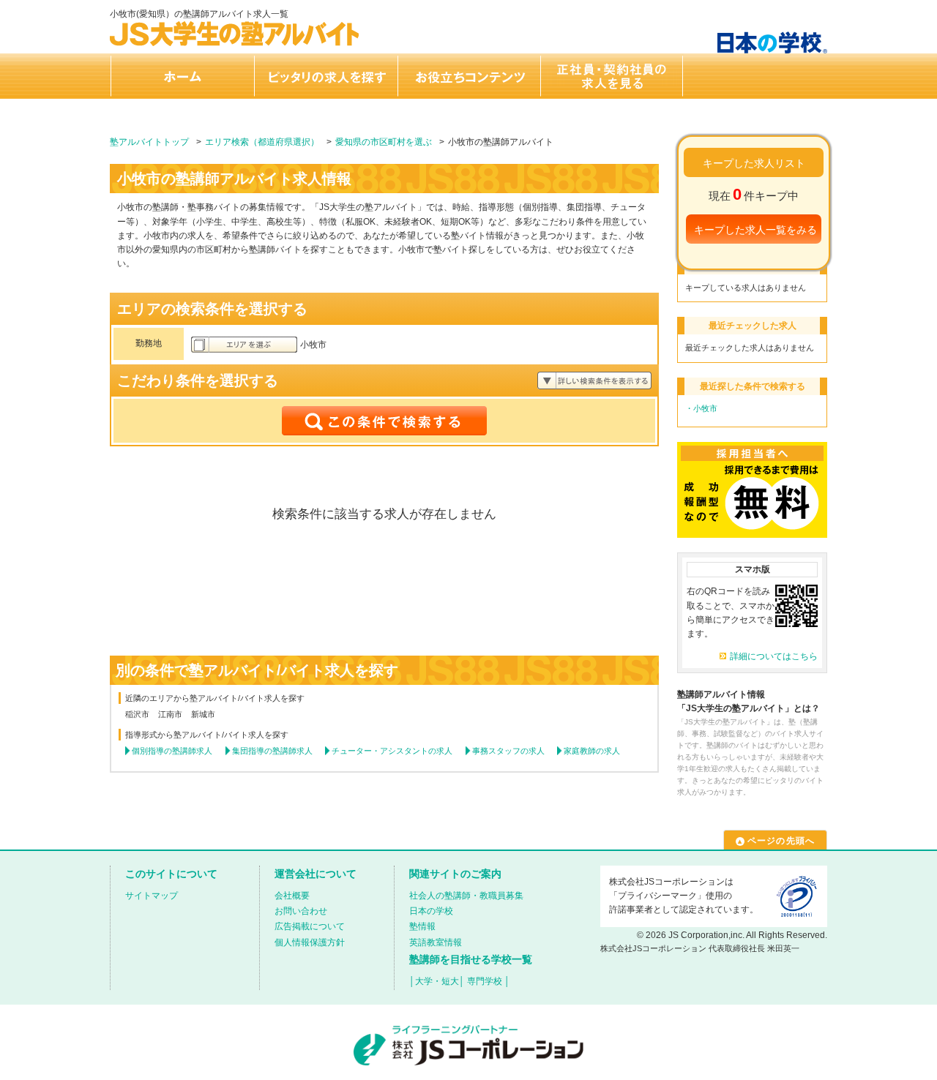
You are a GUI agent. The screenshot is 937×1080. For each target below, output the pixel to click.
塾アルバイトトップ (149, 142)
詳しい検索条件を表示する (594, 380)
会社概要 (292, 895)
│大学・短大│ (437, 981)
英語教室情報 (435, 942)
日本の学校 (431, 911)
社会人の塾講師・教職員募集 (466, 895)
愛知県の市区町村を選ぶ (383, 142)
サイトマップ (151, 895)
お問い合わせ (301, 911)
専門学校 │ (488, 981)
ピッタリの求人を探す (325, 76)
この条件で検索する (384, 420)
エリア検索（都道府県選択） (262, 142)
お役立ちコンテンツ (468, 76)
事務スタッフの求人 (508, 750)
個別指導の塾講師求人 (172, 750)
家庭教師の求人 (592, 750)
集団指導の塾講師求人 (272, 750)
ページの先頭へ (781, 841)
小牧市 (705, 408)
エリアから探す (244, 345)
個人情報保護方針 (310, 942)
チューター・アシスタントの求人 (392, 750)
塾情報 (422, 926)
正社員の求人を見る (612, 76)
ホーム (181, 76)
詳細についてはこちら (774, 656)
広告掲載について (310, 926)
